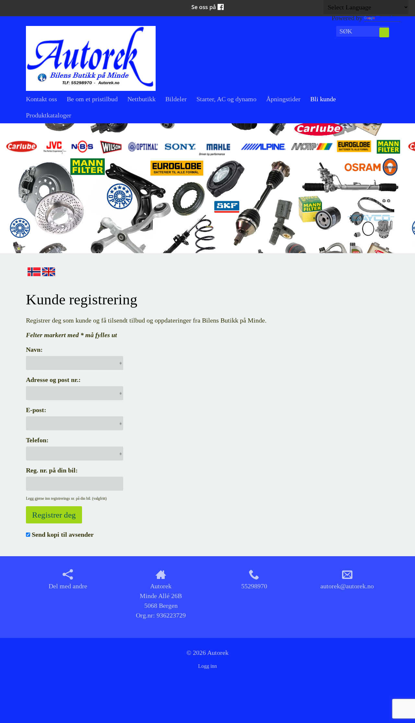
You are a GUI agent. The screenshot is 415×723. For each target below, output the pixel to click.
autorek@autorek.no (347, 586)
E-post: (36, 409)
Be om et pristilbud (92, 99)
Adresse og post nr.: (53, 379)
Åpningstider (283, 99)
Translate (388, 17)
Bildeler (176, 99)
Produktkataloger (48, 115)
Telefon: (37, 440)
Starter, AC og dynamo (226, 99)
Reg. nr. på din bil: (52, 470)
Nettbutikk (141, 99)
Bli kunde (323, 99)
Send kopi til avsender (63, 534)
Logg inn (207, 666)
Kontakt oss (41, 99)
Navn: (34, 349)
